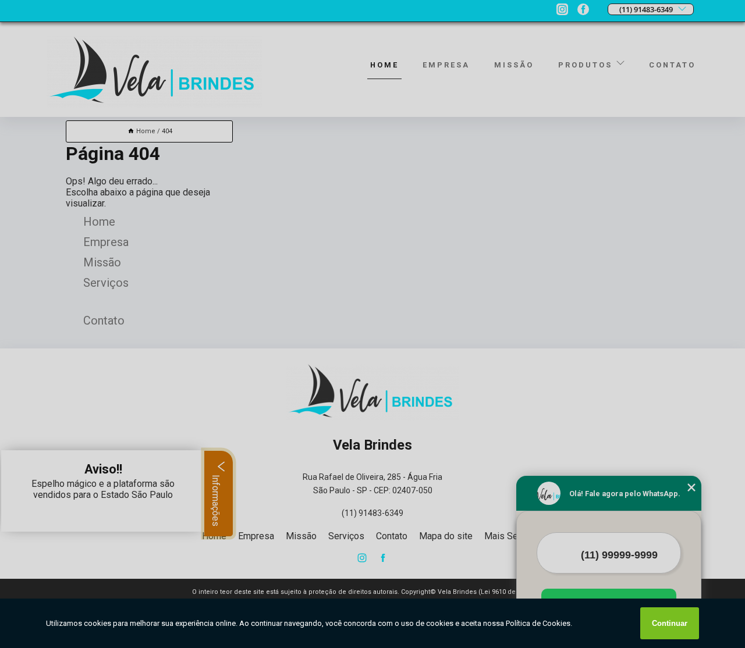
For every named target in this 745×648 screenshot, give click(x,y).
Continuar (669, 623)
